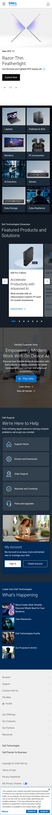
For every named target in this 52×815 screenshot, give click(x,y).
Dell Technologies (11, 745)
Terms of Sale (9, 770)
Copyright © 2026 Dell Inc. (15, 763)
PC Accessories (36, 155)
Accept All (44, 811)
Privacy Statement (11, 777)
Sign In (12, 563)
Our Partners (8, 728)
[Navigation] (4, 4)
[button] (48, 4)
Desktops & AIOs (37, 129)
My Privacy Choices (12, 783)
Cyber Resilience (37, 208)
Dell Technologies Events (27, 633)
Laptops (8, 129)
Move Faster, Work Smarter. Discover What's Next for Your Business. (30, 608)
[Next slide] (16, 87)
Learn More (24, 386)
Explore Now (11, 77)
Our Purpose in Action (26, 647)
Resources (7, 734)
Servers (32, 181)
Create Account (35, 563)
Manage (5, 811)
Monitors (8, 155)
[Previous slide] (5, 87)
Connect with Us (10, 690)
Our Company (9, 721)
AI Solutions (10, 181)
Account (6, 677)
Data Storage (10, 208)
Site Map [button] (6, 697)
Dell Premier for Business (14, 752)
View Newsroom (23, 619)
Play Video (28, 378)
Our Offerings (8, 714)
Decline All (31, 811)
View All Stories (24, 391)
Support (6, 684)
